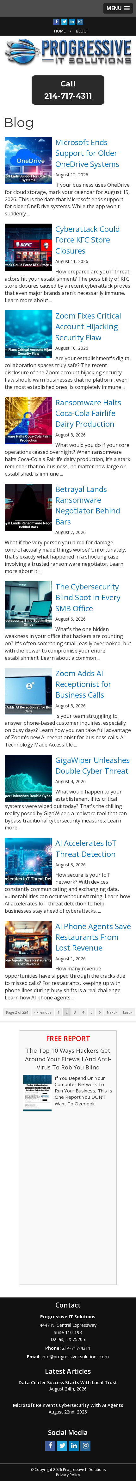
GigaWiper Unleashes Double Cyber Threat (92, 765)
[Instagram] (80, 21)
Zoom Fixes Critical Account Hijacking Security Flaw (88, 326)
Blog (81, 31)
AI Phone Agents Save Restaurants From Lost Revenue (93, 937)
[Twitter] (64, 21)
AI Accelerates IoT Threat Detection (86, 848)
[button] (118, 8)
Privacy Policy (68, 1475)
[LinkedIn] (72, 21)
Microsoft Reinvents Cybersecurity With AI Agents (68, 1405)
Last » (128, 1012)
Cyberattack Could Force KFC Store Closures (87, 240)
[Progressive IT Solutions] (68, 52)
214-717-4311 (68, 96)
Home (60, 31)
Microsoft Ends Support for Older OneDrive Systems (87, 153)
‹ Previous (42, 1012)
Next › (112, 1012)
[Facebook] (56, 21)
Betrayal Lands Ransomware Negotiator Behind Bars (87, 505)
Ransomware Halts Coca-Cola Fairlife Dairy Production (88, 413)
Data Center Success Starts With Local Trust (68, 1382)
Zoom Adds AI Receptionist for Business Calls (83, 684)
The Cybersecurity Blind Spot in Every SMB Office (88, 597)
